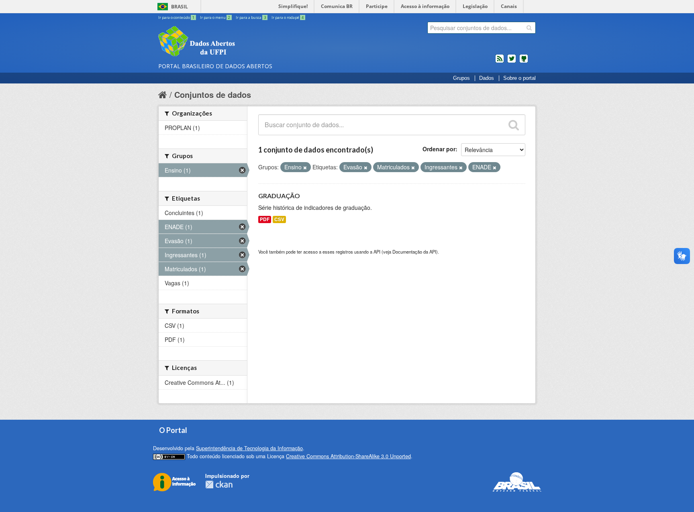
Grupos (461, 78)
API (377, 251)
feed (500, 62)
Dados (486, 78)
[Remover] (305, 167)
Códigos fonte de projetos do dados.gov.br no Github (524, 62)
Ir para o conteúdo (176, 17)
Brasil (179, 6)
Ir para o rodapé (287, 17)
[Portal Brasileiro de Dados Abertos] (244, 42)
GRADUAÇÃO (279, 195)
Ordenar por (439, 149)
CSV (279, 219)
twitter (512, 62)
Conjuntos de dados (212, 94)
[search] (529, 28)
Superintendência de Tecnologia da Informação (249, 448)
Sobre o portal (519, 78)
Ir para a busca (251, 17)
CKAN (219, 484)
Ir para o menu (215, 17)
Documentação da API (414, 251)
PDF (264, 219)
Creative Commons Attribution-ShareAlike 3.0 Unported (348, 456)
